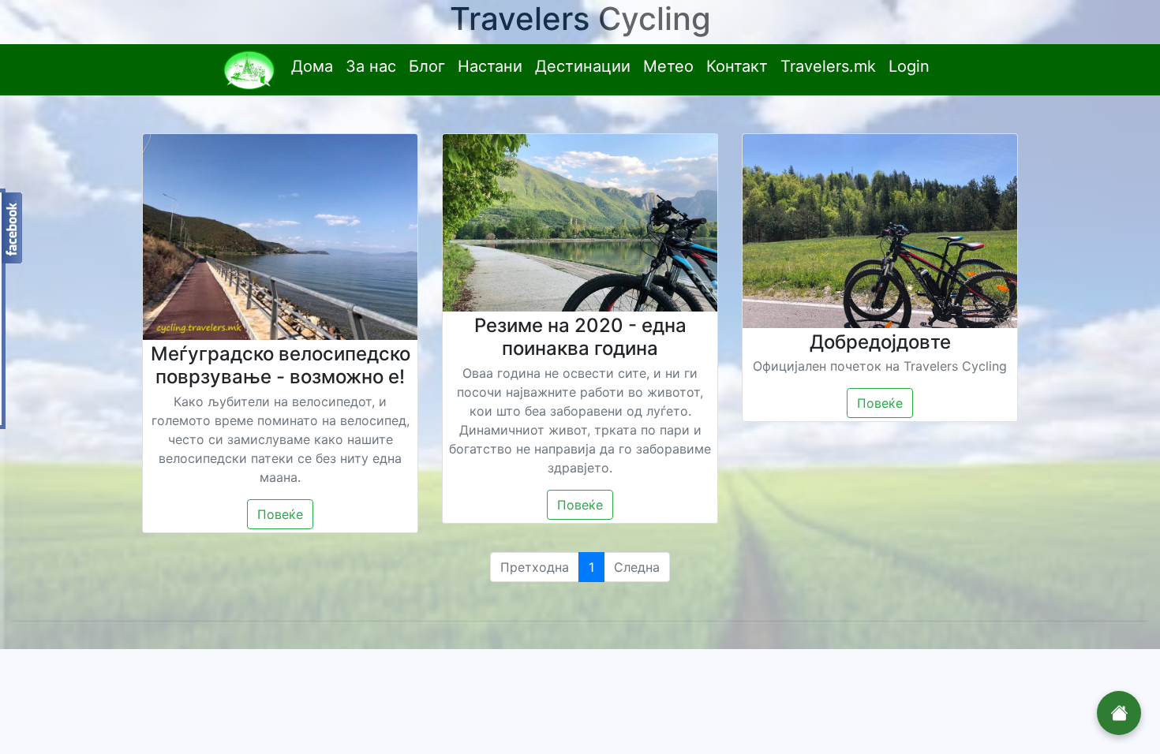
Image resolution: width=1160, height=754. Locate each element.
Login (909, 66)
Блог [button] (427, 66)
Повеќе (280, 514)
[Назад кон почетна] (1119, 713)
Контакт (737, 66)
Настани (490, 66)
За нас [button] (371, 66)
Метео (668, 66)
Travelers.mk (828, 66)
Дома (312, 66)
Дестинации (583, 66)
